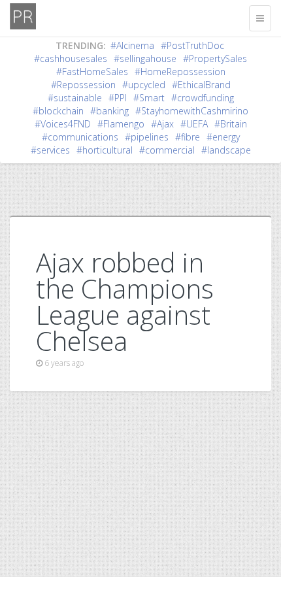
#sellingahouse (145, 58)
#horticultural (104, 150)
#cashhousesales (70, 58)
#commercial (167, 150)
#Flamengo (120, 124)
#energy (223, 137)
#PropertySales (215, 58)
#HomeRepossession (180, 71)
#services (50, 150)
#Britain (230, 124)
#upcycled (143, 84)
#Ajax (162, 124)
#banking (109, 111)
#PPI (117, 97)
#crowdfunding (202, 97)
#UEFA (194, 124)
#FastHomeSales (92, 71)
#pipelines (147, 137)
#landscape (226, 150)
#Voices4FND (63, 124)
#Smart (149, 97)
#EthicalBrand (201, 84)
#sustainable (75, 97)
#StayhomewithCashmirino (191, 111)
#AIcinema (132, 45)
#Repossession (83, 84)
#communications (80, 137)
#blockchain (58, 111)
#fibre (187, 137)
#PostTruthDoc (192, 45)
